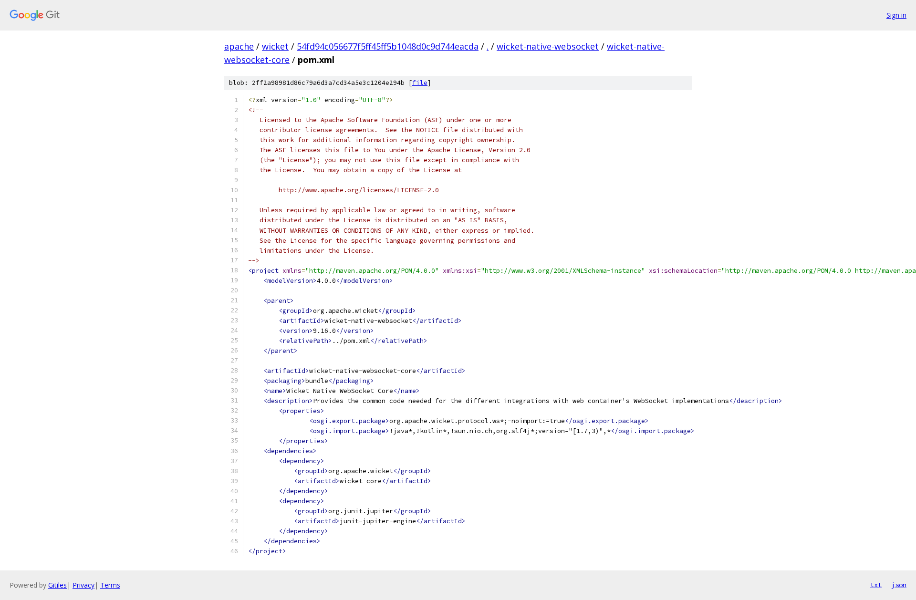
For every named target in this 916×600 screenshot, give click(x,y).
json (898, 584)
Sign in (896, 15)
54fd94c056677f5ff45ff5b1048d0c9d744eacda (388, 46)
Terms (110, 585)
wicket (275, 46)
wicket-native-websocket (548, 46)
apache (239, 46)
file (419, 83)
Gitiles (57, 585)
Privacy (83, 585)
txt (876, 584)
